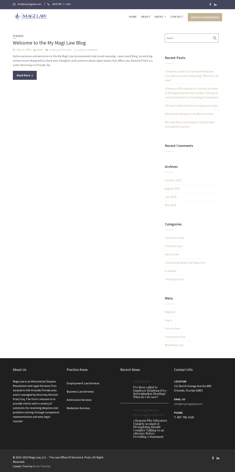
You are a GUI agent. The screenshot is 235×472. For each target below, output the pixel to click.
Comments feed (175, 337)
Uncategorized (174, 279)
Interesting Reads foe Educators (185, 262)
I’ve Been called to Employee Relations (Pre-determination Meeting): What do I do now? (192, 76)
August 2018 (172, 188)
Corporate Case (174, 238)
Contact (176, 16)
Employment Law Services (83, 383)
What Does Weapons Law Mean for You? (189, 114)
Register (170, 312)
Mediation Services (78, 408)
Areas (159, 16)
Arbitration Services (79, 400)
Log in (169, 320)
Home (133, 16)
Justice (53, 49)
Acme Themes (41, 466)
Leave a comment (88, 49)
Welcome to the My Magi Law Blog (49, 42)
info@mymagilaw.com (188, 404)
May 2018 (170, 205)
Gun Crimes (172, 254)
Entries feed (172, 328)
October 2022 (173, 180)
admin (39, 49)
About (145, 16)
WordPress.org (174, 345)
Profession (65, 49)
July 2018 (170, 197)
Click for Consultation (205, 17)
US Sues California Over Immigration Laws (191, 105)
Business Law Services (80, 391)
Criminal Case (173, 246)
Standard (18, 36)
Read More (23, 75)
